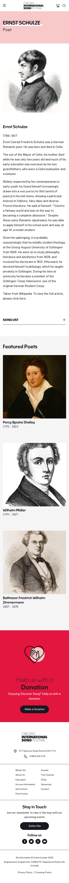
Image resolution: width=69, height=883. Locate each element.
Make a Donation (34, 709)
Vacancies (46, 784)
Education (20, 779)
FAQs (44, 779)
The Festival (47, 775)
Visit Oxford (21, 789)
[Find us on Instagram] (38, 841)
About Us (20, 775)
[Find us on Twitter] (31, 841)
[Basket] (58, 5)
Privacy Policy (25, 872)
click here (19, 298)
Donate (44, 770)
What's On (20, 770)
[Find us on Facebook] (24, 841)
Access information (25, 784)
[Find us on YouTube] (44, 841)
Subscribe (34, 825)
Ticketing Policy (43, 872)
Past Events (21, 793)
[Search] (64, 6)
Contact (45, 789)
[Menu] (4, 5)
